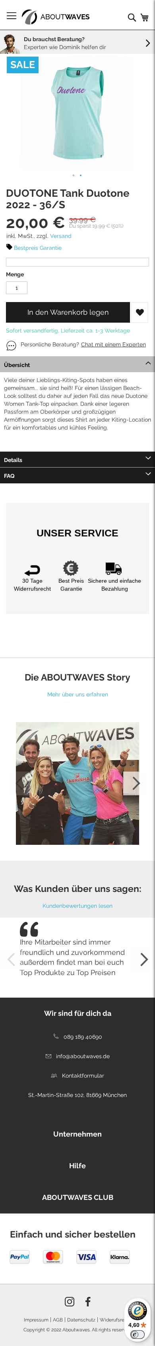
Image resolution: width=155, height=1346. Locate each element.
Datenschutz (81, 1320)
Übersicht (17, 365)
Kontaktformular (82, 1075)
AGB (58, 1320)
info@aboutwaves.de (82, 1056)
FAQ (9, 476)
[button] (74, 176)
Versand (61, 236)
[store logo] (55, 17)
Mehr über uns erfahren (77, 694)
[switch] (137, 1334)
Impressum (36, 1320)
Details (13, 460)
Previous (20, 783)
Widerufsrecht (116, 1320)
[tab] (77, 364)
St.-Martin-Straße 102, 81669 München (77, 1095)
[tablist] (77, 1132)
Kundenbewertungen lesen (77, 906)
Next (135, 783)
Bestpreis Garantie (38, 248)
